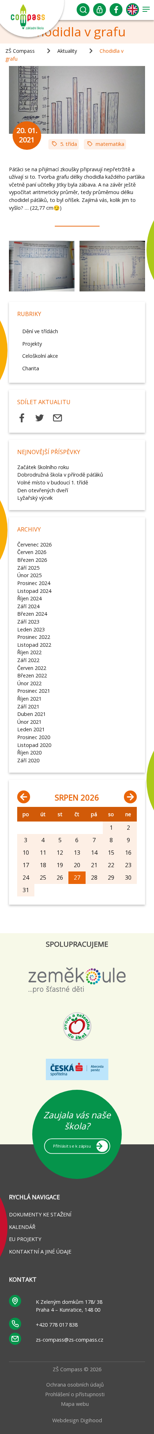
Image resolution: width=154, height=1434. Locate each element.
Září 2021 (28, 706)
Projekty (32, 343)
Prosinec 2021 (33, 690)
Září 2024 (28, 606)
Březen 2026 (32, 559)
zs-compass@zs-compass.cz (69, 1339)
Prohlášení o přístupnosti (75, 1394)
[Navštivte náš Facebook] (116, 11)
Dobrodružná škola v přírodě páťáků (60, 474)
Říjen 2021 (29, 698)
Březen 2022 (32, 675)
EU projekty (25, 1239)
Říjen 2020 (29, 752)
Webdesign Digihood (77, 1420)
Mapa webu (75, 1403)
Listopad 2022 (34, 644)
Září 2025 (28, 567)
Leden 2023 (31, 629)
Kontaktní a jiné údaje (40, 1251)
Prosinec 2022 (33, 637)
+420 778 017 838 (57, 1324)
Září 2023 (28, 621)
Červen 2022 (31, 668)
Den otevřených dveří (42, 490)
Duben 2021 (31, 714)
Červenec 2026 (34, 544)
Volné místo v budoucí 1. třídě (52, 482)
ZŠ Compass (20, 50)
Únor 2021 (29, 721)
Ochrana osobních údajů (75, 1384)
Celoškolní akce (40, 355)
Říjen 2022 (29, 652)
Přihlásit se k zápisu (72, 1146)
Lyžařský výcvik (35, 497)
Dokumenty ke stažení (40, 1214)
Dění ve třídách (40, 331)
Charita (30, 368)
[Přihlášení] (100, 11)
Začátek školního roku (43, 467)
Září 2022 (28, 660)
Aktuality (67, 50)
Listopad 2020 (34, 745)
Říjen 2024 (29, 598)
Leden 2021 (31, 729)
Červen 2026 (31, 552)
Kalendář (22, 1227)
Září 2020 (28, 760)
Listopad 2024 (34, 591)
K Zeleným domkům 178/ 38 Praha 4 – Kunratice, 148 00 (69, 1305)
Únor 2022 (29, 683)
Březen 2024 (32, 613)
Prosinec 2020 (33, 737)
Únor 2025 (29, 575)
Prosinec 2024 (33, 583)
